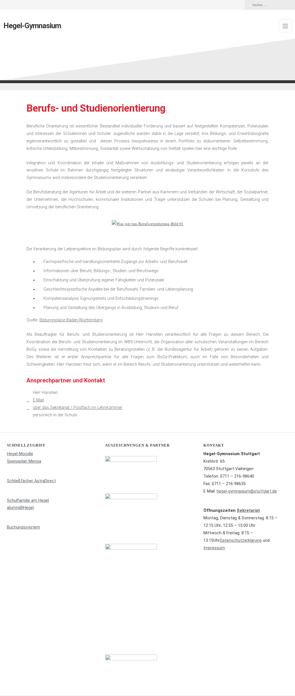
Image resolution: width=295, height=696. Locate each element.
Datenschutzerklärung (241, 540)
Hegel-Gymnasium (32, 25)
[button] (32, 224)
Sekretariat (248, 510)
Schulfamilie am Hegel (28, 500)
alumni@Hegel (20, 507)
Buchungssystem (23, 527)
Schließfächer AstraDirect (31, 480)
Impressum (214, 548)
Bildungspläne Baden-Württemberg (71, 320)
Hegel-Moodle (20, 453)
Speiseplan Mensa (24, 461)
